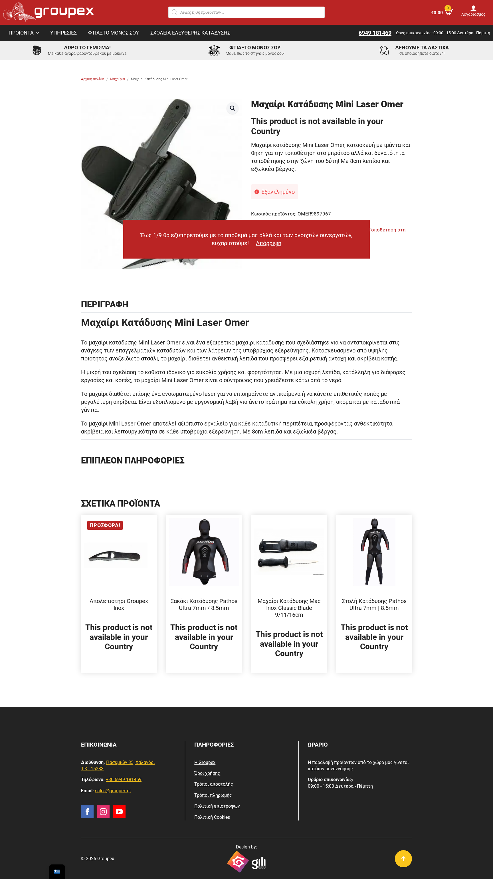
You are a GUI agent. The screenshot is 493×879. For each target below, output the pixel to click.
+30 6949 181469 (124, 779)
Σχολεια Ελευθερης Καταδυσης (190, 33)
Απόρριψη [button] (268, 243)
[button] (233, 108)
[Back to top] (403, 858)
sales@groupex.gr (113, 790)
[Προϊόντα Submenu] (39, 33)
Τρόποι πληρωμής (213, 795)
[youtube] (119, 811)
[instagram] (103, 811)
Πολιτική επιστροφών (217, 806)
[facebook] (87, 811)
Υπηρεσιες (63, 33)
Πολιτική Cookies (212, 817)
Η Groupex (204, 762)
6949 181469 (375, 32)
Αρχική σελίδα (92, 79)
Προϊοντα (21, 33)
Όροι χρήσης (207, 773)
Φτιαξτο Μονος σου (113, 33)
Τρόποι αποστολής (213, 784)
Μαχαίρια (117, 79)
